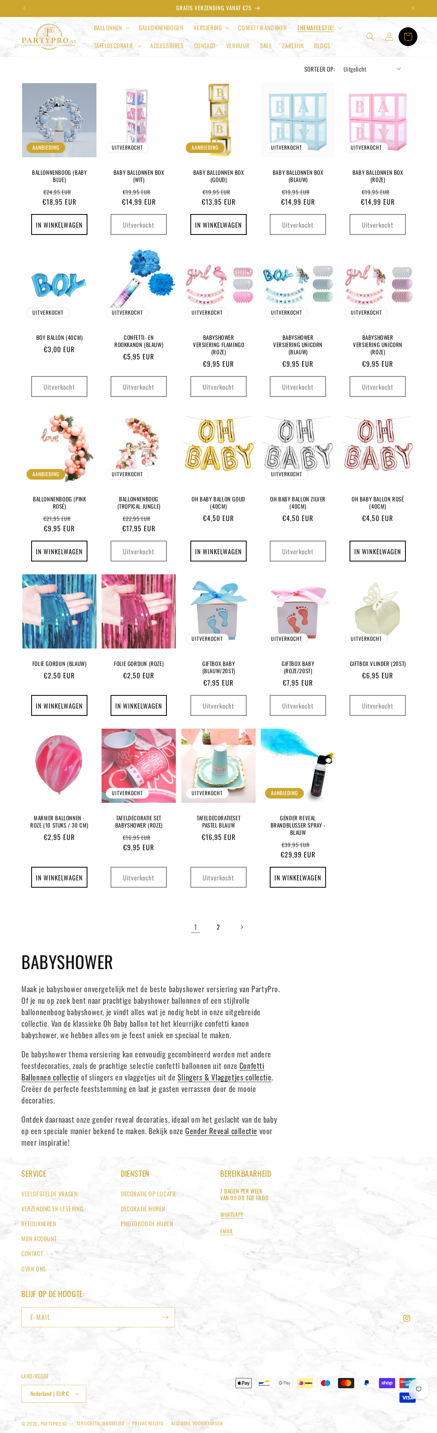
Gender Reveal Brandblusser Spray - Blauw (298, 825)
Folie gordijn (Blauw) (59, 663)
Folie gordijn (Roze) (139, 663)
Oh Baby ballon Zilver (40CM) (298, 502)
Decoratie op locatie (149, 1193)
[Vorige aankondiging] (24, 8)
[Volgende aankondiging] (412, 8)
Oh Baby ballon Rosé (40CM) (378, 502)
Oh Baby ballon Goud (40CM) (218, 502)
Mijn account (39, 1238)
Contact (32, 1253)
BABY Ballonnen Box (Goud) (218, 176)
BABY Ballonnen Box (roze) (377, 176)
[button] (111, 28)
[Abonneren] (165, 1317)
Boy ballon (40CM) (59, 337)
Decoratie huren (143, 1208)
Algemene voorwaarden (197, 1423)
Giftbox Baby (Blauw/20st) (218, 667)
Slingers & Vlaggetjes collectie (225, 1077)
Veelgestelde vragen (49, 1193)
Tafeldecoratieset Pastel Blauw (218, 821)
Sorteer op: (319, 68)
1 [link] (195, 927)
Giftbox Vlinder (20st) (377, 663)
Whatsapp (232, 1214)
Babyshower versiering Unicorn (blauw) (298, 345)
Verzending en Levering (52, 1208)
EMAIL (226, 1231)
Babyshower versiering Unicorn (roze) (377, 345)
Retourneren (38, 1223)
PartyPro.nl (54, 1423)
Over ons (33, 1268)
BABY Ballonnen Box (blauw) (298, 176)
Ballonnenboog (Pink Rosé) (59, 502)
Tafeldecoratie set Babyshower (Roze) (139, 821)
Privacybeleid (147, 1423)
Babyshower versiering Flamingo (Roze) (218, 345)
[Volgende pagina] (241, 927)
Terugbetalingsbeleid (101, 1423)
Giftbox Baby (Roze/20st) (298, 667)
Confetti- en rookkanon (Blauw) (138, 341)
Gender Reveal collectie (221, 1130)
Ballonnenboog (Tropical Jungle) (138, 502)
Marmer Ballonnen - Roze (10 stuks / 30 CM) (59, 821)
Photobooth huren (147, 1223)
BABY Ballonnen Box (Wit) (139, 176)
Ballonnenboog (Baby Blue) (59, 176)
